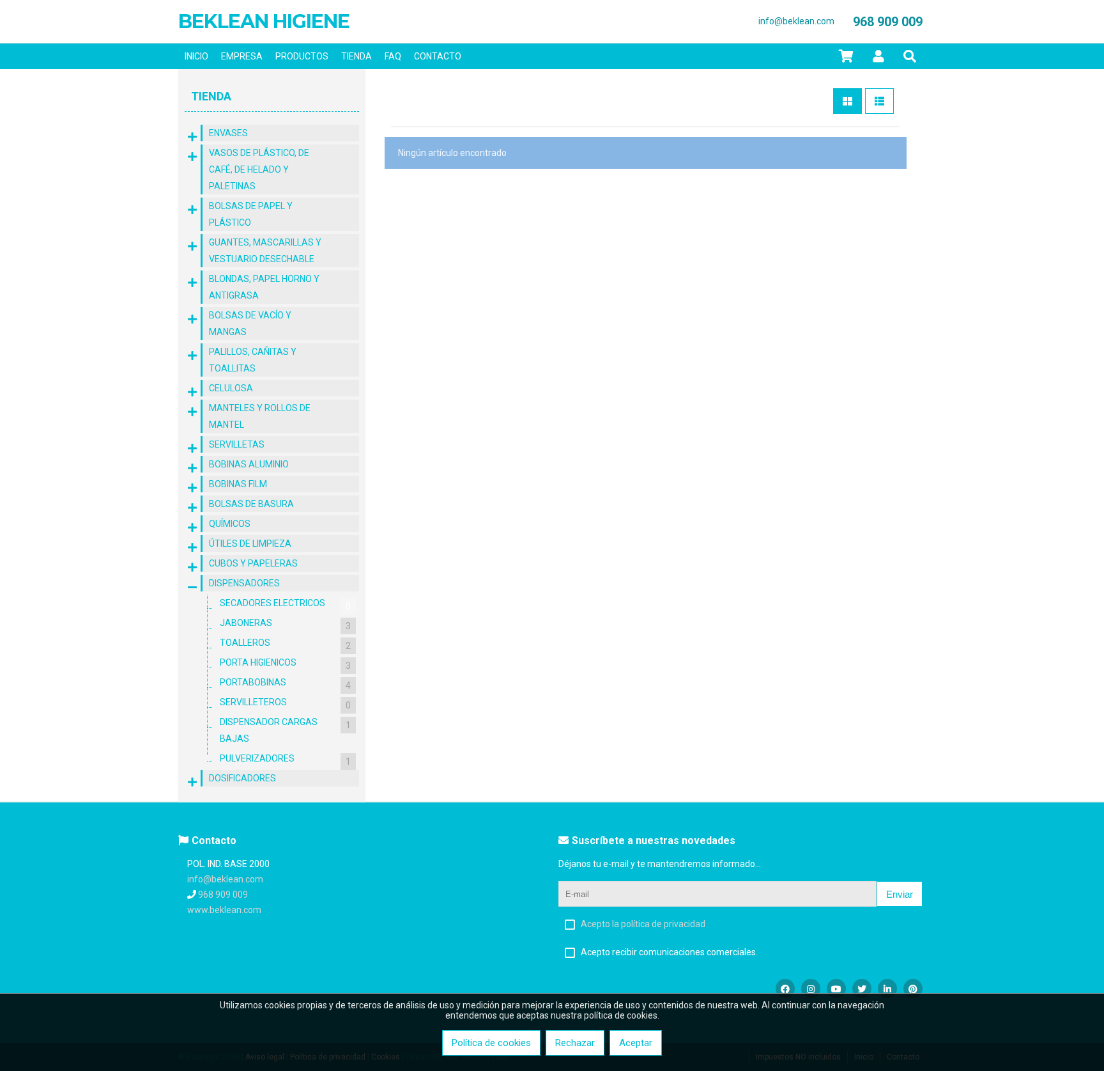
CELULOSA (231, 388)
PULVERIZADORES (285, 760)
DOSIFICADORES (242, 778)
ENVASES (228, 133)
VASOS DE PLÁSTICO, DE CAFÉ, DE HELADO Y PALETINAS (259, 169)
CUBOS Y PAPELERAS (253, 563)
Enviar (899, 894)
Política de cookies (491, 1043)
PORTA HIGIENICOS (285, 664)
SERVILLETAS (236, 444)
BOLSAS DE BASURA (251, 504)
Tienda (211, 96)
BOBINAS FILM (238, 484)
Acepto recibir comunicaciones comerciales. (669, 952)
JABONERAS (285, 624)
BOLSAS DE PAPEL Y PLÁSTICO (251, 214)
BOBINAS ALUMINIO (249, 464)
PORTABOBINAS (285, 684)
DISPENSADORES (244, 583)
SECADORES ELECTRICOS (285, 604)
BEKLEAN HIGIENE (263, 21)
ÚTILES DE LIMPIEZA (250, 543)
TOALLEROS (285, 644)
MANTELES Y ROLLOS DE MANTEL (259, 416)
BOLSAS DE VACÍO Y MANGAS (250, 323)
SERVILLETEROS (285, 703)
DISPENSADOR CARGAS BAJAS (285, 730)
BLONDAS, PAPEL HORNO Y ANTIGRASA (264, 287)
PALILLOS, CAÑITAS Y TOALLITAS (252, 360)
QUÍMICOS (229, 524)
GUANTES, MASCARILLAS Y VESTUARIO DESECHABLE (265, 250)
